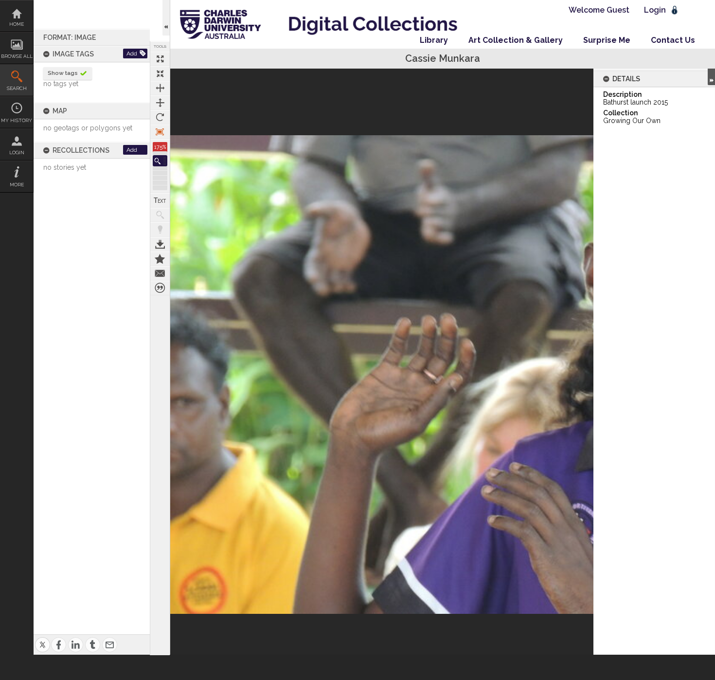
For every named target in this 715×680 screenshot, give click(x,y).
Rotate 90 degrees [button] (160, 117)
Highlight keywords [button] (160, 229)
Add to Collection (160, 258)
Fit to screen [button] (160, 73)
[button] (160, 160)
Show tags (63, 73)
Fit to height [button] (160, 102)
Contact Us (673, 40)
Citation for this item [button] (160, 288)
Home (16, 24)
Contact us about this (160, 273)
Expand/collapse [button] (711, 77)
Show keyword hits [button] (160, 215)
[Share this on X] (42, 639)
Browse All (17, 56)
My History (16, 120)
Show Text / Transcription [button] (160, 200)
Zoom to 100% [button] (160, 132)
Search (17, 88)
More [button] (17, 184)
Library (434, 40)
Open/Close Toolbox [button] (166, 18)
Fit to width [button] (160, 88)
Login (16, 152)
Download (160, 244)
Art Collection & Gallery (515, 40)
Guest (618, 10)
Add (131, 53)
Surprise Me (606, 40)
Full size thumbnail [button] (160, 59)
